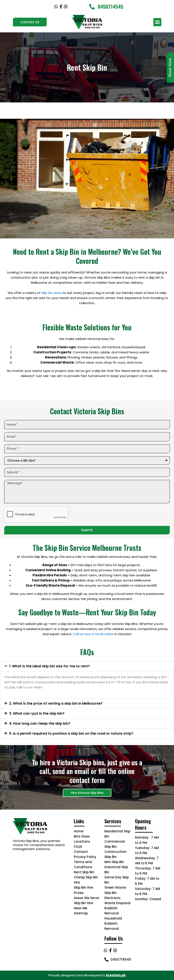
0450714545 (110, 6)
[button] (157, 22)
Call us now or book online (93, 634)
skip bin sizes (51, 293)
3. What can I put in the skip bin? (37, 713)
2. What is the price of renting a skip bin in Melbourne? (55, 703)
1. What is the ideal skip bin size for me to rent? (49, 666)
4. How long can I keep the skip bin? (39, 723)
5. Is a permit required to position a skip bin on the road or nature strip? (71, 733)
